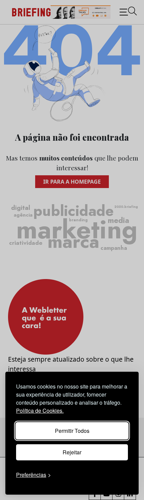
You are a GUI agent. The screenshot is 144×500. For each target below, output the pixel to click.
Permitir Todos (72, 431)
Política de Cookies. (40, 410)
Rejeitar (72, 452)
